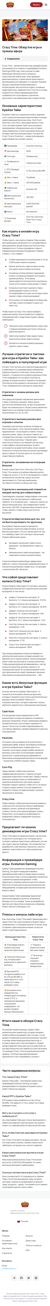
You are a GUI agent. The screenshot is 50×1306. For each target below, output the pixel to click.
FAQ (27, 1250)
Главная (6, 1235)
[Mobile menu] (46, 5)
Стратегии (7, 1253)
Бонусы (29, 1235)
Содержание (13, 58)
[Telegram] (14, 1278)
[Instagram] (36, 1278)
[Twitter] (29, 1278)
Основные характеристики (9, 1242)
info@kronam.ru (9, 1268)
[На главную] (10, 5)
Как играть (7, 1248)
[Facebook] (21, 1278)
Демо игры (31, 1240)
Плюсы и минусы (34, 1245)
